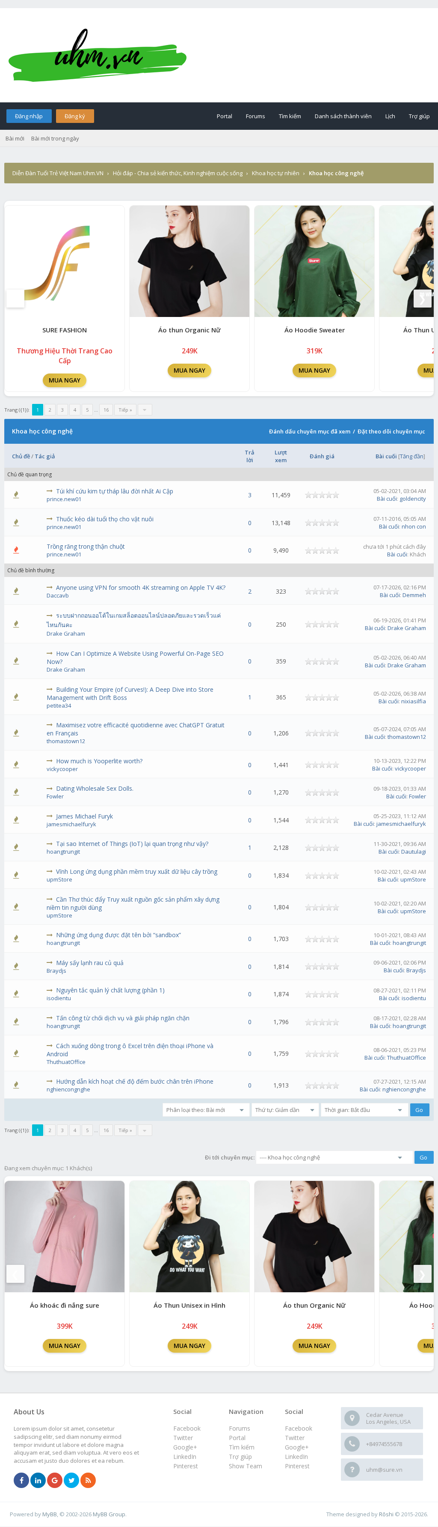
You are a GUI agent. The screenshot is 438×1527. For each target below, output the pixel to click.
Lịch (390, 116)
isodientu (59, 998)
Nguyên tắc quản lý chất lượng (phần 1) (110, 990)
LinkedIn (296, 1456)
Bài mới (15, 138)
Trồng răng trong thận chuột (86, 546)
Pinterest (297, 1466)
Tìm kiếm (290, 116)
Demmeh (414, 595)
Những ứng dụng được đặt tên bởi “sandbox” (118, 935)
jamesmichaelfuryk (71, 824)
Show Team (245, 1466)
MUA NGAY (64, 380)
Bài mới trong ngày (55, 138)
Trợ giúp (419, 116)
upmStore (59, 879)
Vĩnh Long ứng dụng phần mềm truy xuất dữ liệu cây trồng (136, 871)
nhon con (414, 526)
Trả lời (250, 456)
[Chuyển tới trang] (145, 409)
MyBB (49, 1514)
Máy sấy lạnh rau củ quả (90, 963)
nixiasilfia (413, 701)
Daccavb (58, 595)
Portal (224, 116)
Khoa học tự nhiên (275, 173)
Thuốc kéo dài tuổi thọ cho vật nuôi (105, 519)
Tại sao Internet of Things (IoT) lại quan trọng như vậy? (132, 844)
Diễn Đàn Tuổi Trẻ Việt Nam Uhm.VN (58, 173)
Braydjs (56, 970)
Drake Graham (66, 633)
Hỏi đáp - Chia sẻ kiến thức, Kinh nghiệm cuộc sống (178, 173)
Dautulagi (413, 851)
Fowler (55, 796)
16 (106, 409)
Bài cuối (386, 456)
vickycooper (62, 769)
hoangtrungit (63, 851)
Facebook (298, 1428)
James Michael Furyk (84, 816)
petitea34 (59, 705)
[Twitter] (71, 1481)
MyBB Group (109, 1514)
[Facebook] (21, 1481)
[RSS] (88, 1481)
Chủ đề (21, 456)
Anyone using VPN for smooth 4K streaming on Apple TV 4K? (140, 587)
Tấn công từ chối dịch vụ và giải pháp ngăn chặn (122, 1018)
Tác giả (45, 456)
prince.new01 (64, 499)
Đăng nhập (29, 116)
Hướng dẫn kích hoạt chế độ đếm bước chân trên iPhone (134, 1081)
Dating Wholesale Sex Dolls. (94, 788)
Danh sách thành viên (343, 116)
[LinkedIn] (38, 1481)
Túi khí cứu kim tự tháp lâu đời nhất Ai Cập (114, 491)
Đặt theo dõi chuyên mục (391, 431)
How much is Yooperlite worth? (99, 761)
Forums (255, 116)
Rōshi (386, 1514)
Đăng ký (75, 116)
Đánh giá (322, 456)
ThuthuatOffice (66, 1062)
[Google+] (54, 1481)
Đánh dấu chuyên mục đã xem (309, 431)
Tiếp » (125, 409)
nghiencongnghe (68, 1089)
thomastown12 (66, 741)
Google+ (297, 1447)
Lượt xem (281, 456)
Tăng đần (411, 456)
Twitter (295, 1438)
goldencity (413, 498)
